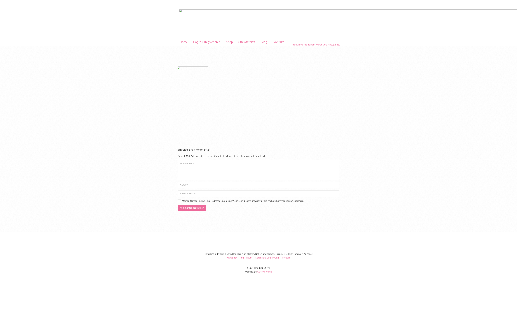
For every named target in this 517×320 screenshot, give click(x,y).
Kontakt (286, 258)
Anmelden (232, 258)
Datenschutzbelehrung (267, 258)
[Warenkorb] (316, 39)
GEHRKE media (264, 272)
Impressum (246, 258)
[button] (222, 41)
